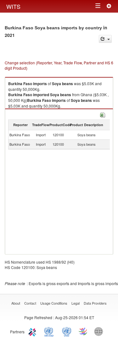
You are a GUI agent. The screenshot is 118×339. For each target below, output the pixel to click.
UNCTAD (50, 331)
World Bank (100, 331)
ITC (33, 331)
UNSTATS (66, 331)
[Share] (105, 39)
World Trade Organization (83, 331)
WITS (13, 6)
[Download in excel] (102, 114)
